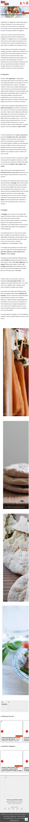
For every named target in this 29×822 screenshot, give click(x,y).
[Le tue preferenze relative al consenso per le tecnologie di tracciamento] (26, 819)
